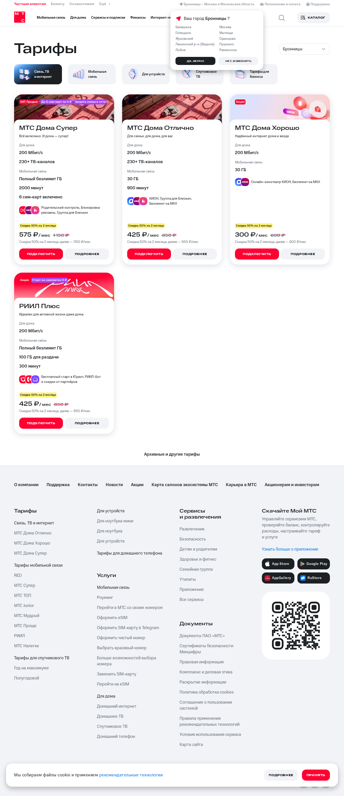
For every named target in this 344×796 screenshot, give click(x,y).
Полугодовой (26, 678)
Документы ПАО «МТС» (202, 636)
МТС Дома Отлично (32, 533)
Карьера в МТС (241, 485)
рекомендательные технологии (131, 775)
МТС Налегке (26, 646)
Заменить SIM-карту (116, 674)
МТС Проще (25, 626)
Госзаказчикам (82, 4)
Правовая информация (202, 662)
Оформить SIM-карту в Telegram (128, 628)
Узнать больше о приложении (290, 549)
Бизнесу (57, 4)
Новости (114, 485)
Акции (137, 485)
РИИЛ (19, 636)
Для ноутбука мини (115, 521)
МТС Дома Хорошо (32, 543)
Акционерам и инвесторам (292, 485)
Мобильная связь (113, 588)
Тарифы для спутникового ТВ (41, 658)
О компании (26, 485)
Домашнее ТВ (110, 716)
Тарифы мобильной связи (38, 565)
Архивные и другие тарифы (172, 454)
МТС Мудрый (26, 616)
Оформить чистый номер (121, 638)
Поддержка (58, 485)
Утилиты (188, 579)
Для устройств (111, 511)
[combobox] (305, 49)
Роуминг (105, 598)
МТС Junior (24, 606)
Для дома (106, 696)
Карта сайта (191, 745)
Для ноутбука (109, 531)
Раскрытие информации (203, 682)
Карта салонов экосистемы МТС (185, 485)
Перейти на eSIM (113, 684)
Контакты (88, 485)
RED (18, 575)
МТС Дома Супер (30, 553)
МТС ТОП (22, 596)
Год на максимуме (31, 668)
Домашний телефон (116, 737)
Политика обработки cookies (207, 692)
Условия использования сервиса (210, 735)
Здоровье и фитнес (198, 559)
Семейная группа (196, 569)
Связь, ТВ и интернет (34, 523)
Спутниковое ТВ (112, 726)
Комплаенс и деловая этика (206, 672)
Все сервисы (192, 600)
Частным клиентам (30, 4)
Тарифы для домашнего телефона (129, 553)
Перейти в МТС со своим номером (130, 608)
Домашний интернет (116, 706)
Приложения (191, 590)
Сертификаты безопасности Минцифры (206, 649)
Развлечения (192, 529)
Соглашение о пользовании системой (206, 705)
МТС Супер (24, 586)
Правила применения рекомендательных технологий (209, 721)
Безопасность (193, 539)
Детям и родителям (198, 549)
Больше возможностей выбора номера (126, 661)
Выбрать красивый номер (122, 648)
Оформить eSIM (112, 618)
